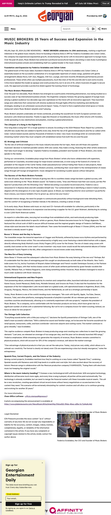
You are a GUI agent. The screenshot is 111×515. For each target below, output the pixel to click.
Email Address (13, 494)
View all (105, 3)
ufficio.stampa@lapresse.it (36, 396)
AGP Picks (7, 3)
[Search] (88, 28)
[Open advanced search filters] (93, 28)
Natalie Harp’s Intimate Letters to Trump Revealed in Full (39, 3)
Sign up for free (23, 503)
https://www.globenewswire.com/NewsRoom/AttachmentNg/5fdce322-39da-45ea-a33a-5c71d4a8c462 (48, 404)
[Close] (42, 463)
